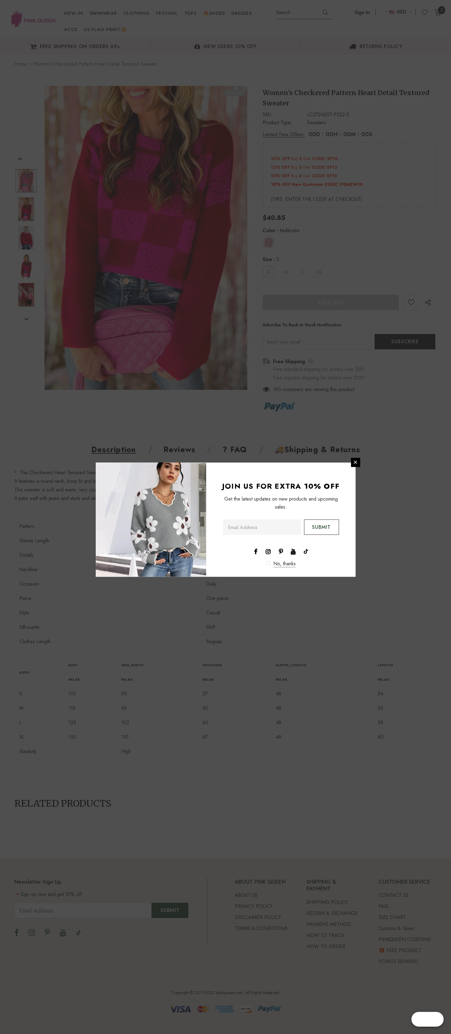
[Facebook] (255, 550)
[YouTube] (293, 550)
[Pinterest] (280, 550)
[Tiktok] (305, 550)
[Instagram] (268, 550)
